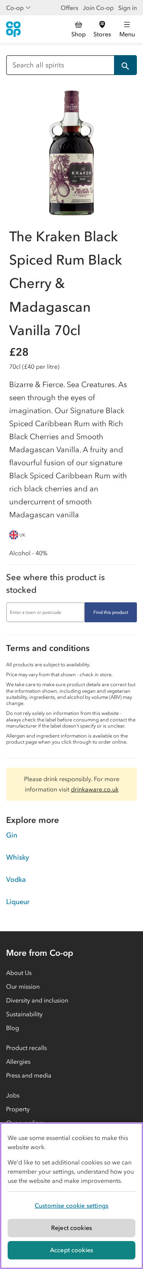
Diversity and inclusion (37, 1000)
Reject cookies (71, 1227)
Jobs (12, 1095)
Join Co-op (98, 7)
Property (18, 1109)
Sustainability (24, 1014)
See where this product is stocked (55, 583)
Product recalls (26, 1048)
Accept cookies (71, 1250)
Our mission (23, 986)
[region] (71, 1195)
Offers (69, 7)
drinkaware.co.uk (95, 789)
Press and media (28, 1075)
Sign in (127, 7)
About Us (19, 972)
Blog (12, 1028)
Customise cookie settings (71, 1205)
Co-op (15, 7)
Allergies (18, 1061)
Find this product (110, 612)
